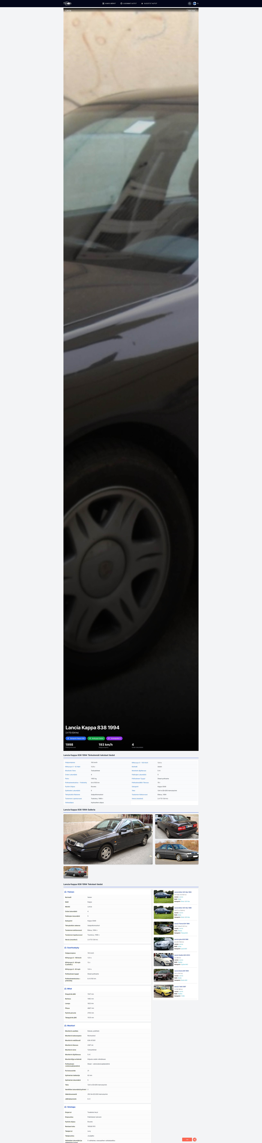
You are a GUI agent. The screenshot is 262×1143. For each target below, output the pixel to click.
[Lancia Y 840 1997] (163, 991)
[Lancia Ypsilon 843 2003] (163, 959)
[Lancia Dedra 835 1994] (163, 975)
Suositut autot (150, 3)
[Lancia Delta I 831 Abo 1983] (163, 896)
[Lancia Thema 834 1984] (163, 928)
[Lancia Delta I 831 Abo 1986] (163, 912)
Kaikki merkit (110, 3)
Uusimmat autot (130, 3)
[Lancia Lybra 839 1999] (163, 943)
